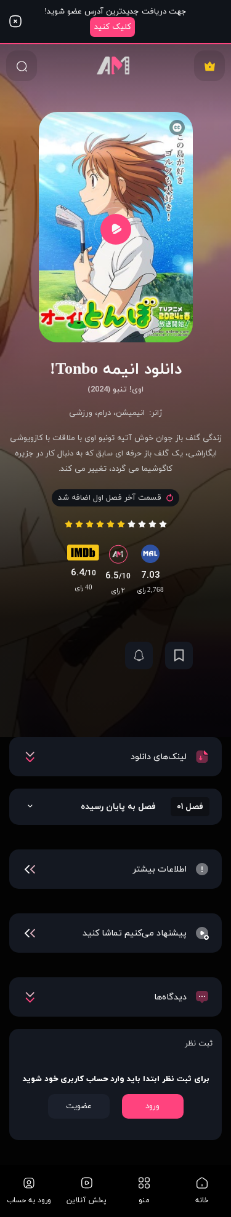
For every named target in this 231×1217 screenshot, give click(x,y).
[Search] (21, 65)
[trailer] (116, 229)
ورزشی (80, 413)
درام (104, 413)
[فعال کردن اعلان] (139, 655)
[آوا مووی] (116, 65)
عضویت (79, 1106)
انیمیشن (130, 413)
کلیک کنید (112, 27)
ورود (152, 1106)
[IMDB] (83, 556)
